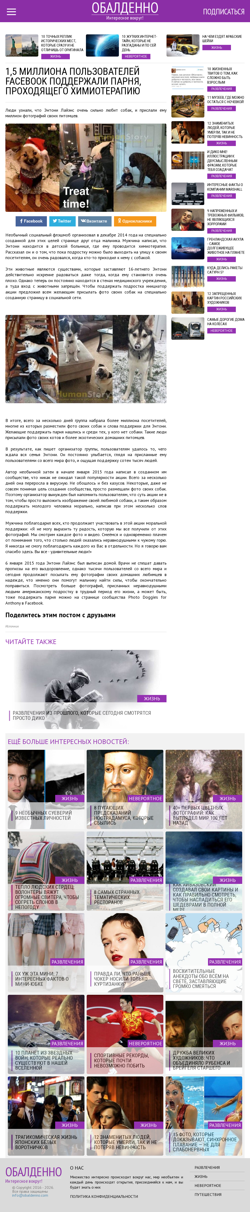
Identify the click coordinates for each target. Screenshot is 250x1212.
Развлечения (207, 1167)
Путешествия (208, 1194)
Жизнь (201, 1176)
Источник (12, 626)
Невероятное (208, 1185)
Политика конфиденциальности (104, 1196)
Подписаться (224, 11)
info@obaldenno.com (30, 1195)
